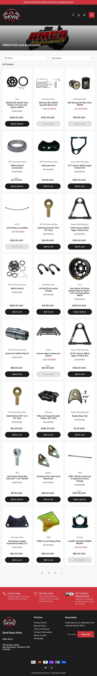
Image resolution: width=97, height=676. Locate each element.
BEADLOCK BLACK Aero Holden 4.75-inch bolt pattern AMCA (17, 104)
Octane (48, 350)
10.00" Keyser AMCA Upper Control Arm (80, 354)
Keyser (48, 473)
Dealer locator (40, 635)
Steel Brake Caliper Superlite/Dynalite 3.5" (17, 542)
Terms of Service (41, 629)
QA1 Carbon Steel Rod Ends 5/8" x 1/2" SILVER (17, 477)
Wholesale (38, 638)
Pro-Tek (80, 537)
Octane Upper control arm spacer (48, 354)
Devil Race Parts (48, 99)
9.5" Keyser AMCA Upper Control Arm (80, 166)
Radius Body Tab (79, 416)
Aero (17, 99)
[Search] (73, 15)
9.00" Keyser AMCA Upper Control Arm (79, 229)
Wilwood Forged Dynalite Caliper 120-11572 (48, 417)
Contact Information (43, 632)
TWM (48, 537)
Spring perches (48, 165)
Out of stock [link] (48, 374)
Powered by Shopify (58, 673)
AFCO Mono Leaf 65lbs (17, 228)
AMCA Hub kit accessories (17, 166)
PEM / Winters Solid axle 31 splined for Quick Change (80, 478)
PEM (80, 473)
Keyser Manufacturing (79, 162)
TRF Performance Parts (17, 162)
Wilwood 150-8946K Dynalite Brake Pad (48, 103)
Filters (9, 58)
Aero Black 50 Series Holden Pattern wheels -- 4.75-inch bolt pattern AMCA (79, 291)
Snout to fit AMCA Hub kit (17, 353)
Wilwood (48, 412)
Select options (17, 124)
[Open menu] (91, 15)
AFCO (17, 224)
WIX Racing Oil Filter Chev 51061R (80, 103)
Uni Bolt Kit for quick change (48, 289)
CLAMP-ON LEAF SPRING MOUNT (79, 542)
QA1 (17, 473)
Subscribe (85, 634)
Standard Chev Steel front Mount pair (48, 477)
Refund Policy (40, 626)
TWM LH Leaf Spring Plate (48, 541)
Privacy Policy (40, 622)
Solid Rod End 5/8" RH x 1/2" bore (48, 229)
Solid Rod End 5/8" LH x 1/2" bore (17, 417)
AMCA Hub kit (17, 288)
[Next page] (61, 573)
